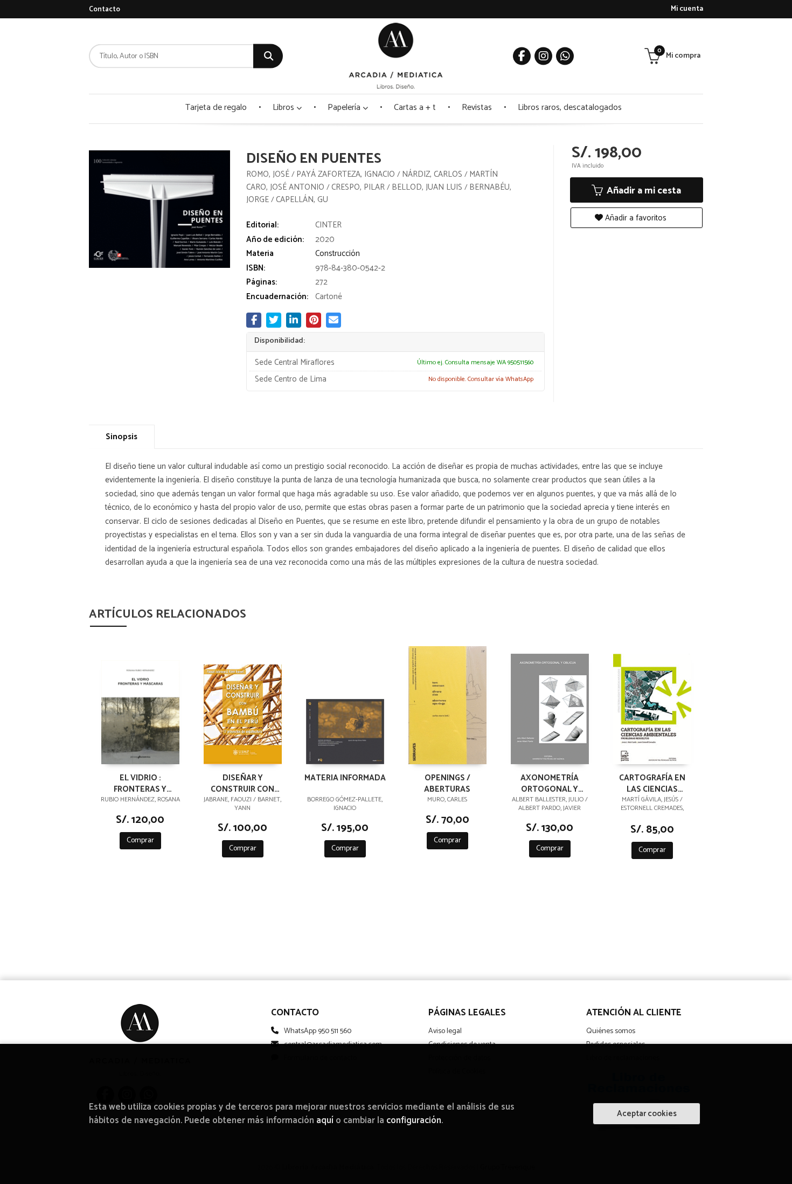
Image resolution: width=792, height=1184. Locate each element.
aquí (325, 1120)
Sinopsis (121, 437)
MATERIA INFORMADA (345, 778)
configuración (413, 1120)
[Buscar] (268, 56)
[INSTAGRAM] (543, 56)
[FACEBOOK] (522, 56)
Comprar (140, 840)
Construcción (337, 253)
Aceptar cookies (647, 1113)
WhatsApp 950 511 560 (317, 1031)
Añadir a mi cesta (643, 191)
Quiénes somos (610, 1031)
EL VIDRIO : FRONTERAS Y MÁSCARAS (140, 783)
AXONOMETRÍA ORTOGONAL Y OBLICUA (549, 783)
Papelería (345, 107)
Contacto (104, 9)
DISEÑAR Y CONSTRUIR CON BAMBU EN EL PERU (242, 783)
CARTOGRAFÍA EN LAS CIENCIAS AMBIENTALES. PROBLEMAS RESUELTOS (652, 783)
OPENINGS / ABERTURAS (447, 783)
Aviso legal (445, 1031)
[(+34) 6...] (565, 56)
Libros (284, 107)
